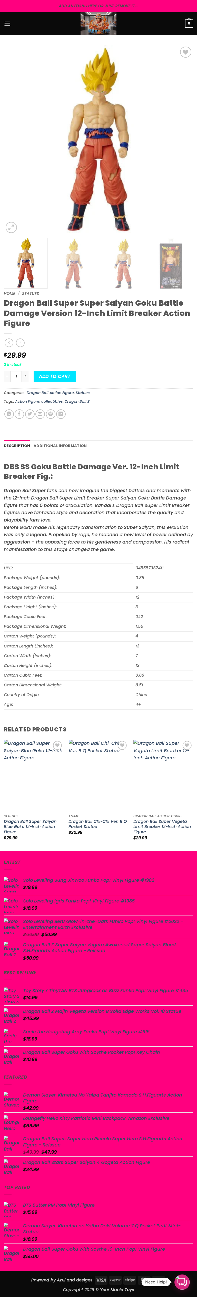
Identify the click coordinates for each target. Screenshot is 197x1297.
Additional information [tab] (60, 445)
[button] (7, 23)
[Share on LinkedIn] (61, 414)
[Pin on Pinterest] (50, 414)
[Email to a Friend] (40, 414)
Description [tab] (17, 445)
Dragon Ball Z (77, 401)
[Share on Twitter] (30, 414)
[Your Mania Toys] (98, 23)
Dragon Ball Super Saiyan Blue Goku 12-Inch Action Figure (30, 827)
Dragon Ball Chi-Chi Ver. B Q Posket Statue (97, 824)
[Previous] (14, 140)
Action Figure (27, 401)
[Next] (183, 140)
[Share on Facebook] (19, 414)
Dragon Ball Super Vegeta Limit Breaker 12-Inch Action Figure (162, 827)
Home (9, 293)
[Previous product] (20, 342)
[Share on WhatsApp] (9, 414)
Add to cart (54, 376)
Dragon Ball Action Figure (50, 392)
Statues (30, 293)
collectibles (52, 401)
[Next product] (9, 342)
